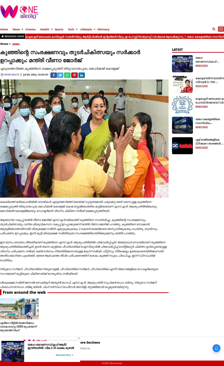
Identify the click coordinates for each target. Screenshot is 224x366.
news (16, 44)
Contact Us (83, 348)
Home (4, 29)
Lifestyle (86, 29)
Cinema (30, 29)
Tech (71, 29)
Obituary (103, 29)
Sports (59, 29)
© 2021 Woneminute (112, 363)
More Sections (88, 342)
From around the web (24, 292)
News (16, 29)
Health (44, 29)
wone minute (11, 74)
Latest (177, 49)
